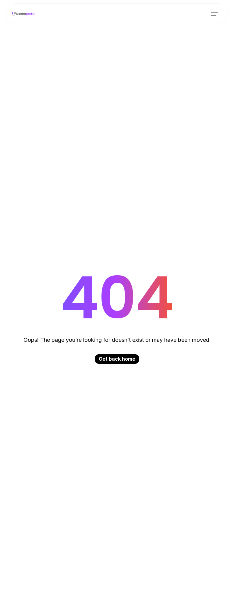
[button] (214, 14)
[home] (23, 14)
